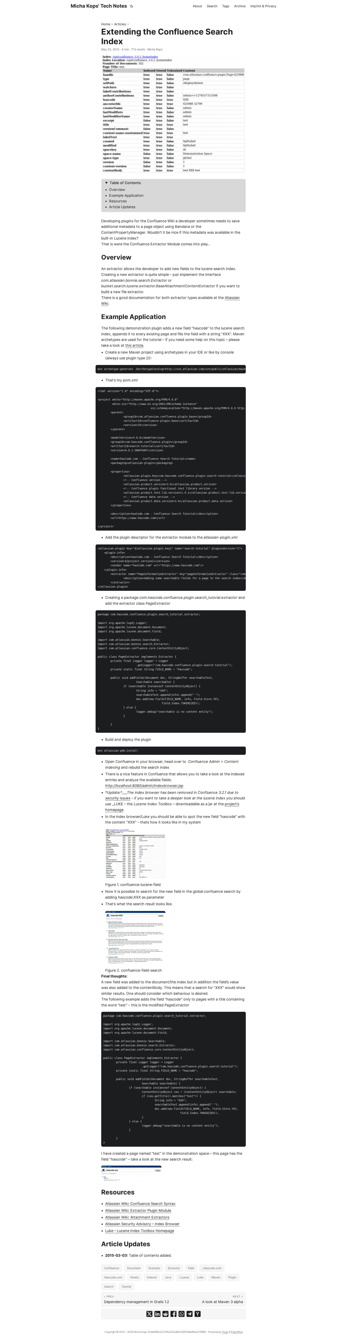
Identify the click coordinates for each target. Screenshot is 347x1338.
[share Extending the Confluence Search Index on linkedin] (157, 1314)
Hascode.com (113, 1277)
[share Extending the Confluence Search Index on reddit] (165, 1314)
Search (108, 1286)
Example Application (126, 195)
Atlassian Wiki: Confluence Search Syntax (140, 1203)
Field (191, 1268)
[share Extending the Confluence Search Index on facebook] (173, 1314)
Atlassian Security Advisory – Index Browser (142, 1224)
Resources (118, 201)
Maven (215, 1277)
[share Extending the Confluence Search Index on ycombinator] (198, 1314)
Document (134, 1268)
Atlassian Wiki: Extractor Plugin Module (138, 1210)
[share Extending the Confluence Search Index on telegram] (190, 1314)
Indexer (152, 1277)
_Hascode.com (211, 1268)
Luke (200, 1277)
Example (154, 1268)
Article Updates (122, 207)
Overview (117, 190)
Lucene (184, 1277)
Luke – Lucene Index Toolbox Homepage (139, 1231)
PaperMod (237, 1331)
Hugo (225, 1331)
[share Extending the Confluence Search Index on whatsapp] (182, 1314)
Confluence (111, 1268)
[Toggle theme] (132, 6)
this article (134, 345)
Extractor (174, 1268)
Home (105, 24)
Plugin (232, 1277)
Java (168, 1277)
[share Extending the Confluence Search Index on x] (149, 1314)
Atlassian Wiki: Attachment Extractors (137, 1217)
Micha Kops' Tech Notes (99, 6)
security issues (117, 798)
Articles (120, 24)
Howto (134, 1277)
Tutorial (126, 1286)
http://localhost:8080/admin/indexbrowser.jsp (144, 786)
